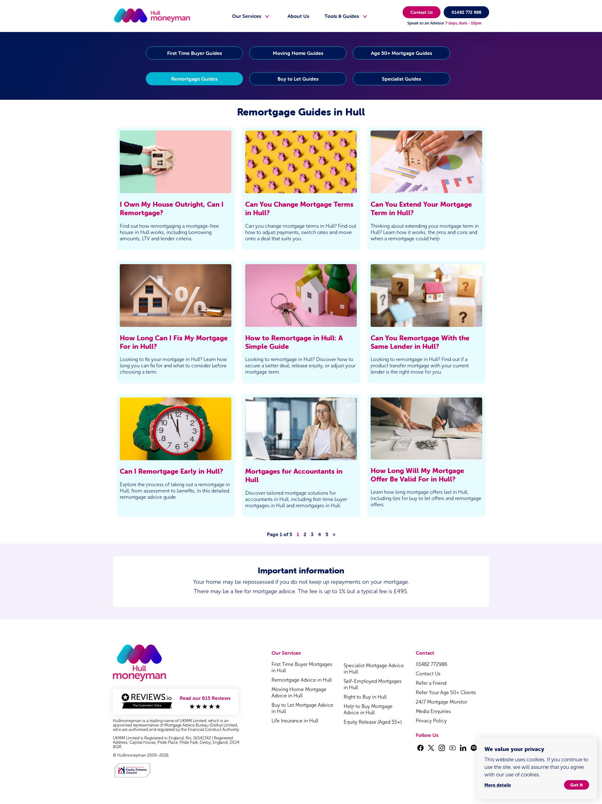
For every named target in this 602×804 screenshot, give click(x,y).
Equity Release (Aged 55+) (373, 722)
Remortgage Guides (194, 79)
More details (497, 785)
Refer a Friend (431, 683)
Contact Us (421, 12)
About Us (298, 16)
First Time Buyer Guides (194, 53)
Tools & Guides (342, 16)
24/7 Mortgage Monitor (441, 702)
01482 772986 (431, 664)
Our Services (246, 16)
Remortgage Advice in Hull (302, 680)
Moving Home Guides (298, 53)
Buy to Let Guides (298, 79)
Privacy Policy (431, 720)
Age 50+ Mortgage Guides (401, 53)
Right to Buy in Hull (365, 697)
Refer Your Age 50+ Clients (446, 692)
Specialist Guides (401, 79)
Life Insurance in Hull (295, 720)
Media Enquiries (433, 711)
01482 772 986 (466, 12)
